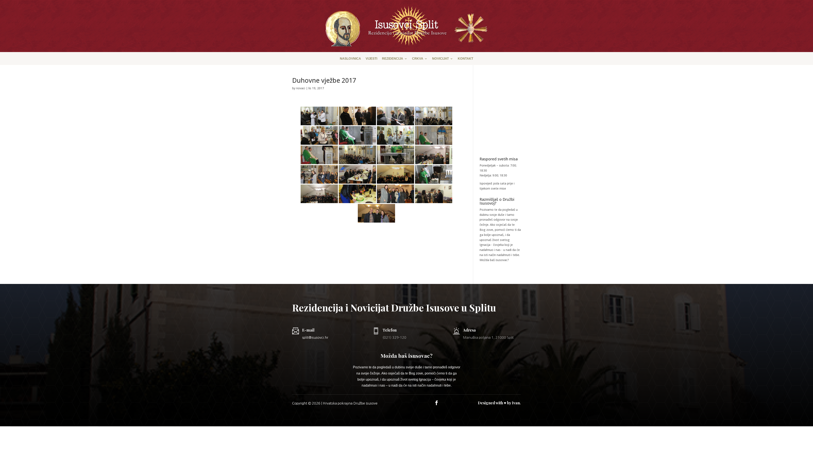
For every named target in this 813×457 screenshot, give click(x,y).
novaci (300, 88)
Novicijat (440, 58)
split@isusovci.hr (315, 337)
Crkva (417, 58)
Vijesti (371, 58)
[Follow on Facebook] (436, 402)
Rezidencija (392, 58)
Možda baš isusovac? (494, 260)
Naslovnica (350, 58)
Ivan (516, 402)
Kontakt (465, 58)
